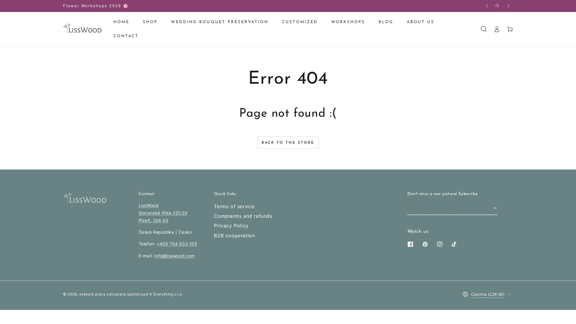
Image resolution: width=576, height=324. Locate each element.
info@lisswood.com (174, 255)
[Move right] (508, 6)
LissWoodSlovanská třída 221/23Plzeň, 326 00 (163, 213)
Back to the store (288, 143)
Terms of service (234, 206)
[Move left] (487, 6)
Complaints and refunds (243, 216)
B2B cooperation (234, 235)
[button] (483, 29)
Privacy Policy (231, 226)
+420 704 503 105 (177, 243)
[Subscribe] (495, 208)
